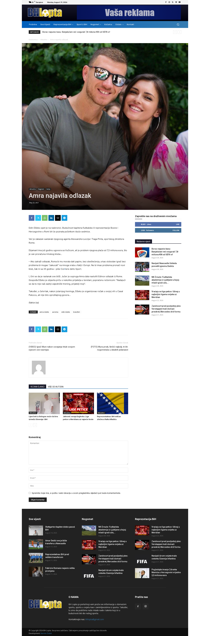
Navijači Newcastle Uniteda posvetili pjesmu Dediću (67, 32)
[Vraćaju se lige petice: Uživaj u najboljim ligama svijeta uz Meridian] (142, 295)
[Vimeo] (176, 2)
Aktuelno (43, 39)
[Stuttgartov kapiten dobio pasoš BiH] (36, 530)
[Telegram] (64, 218)
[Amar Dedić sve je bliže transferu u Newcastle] (36, 544)
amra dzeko (44, 312)
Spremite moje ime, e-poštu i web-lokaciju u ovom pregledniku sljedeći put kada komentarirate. (76, 493)
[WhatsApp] (45, 218)
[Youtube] (179, 2)
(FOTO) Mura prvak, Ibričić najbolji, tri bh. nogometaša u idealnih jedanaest (109, 348)
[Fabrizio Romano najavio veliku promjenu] (36, 572)
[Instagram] (169, 2)
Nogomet (41, 189)
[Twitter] (172, 2)
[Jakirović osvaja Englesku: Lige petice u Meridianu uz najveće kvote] (78, 403)
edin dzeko (65, 312)
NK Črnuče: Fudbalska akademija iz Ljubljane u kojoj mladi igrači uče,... (165, 280)
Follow (176, 230)
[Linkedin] (51, 218)
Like (177, 224)
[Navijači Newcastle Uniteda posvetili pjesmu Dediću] (142, 267)
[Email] (58, 218)
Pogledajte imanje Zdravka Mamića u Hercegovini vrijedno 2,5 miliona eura (166, 572)
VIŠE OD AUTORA (56, 387)
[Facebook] (166, 2)
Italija (48, 189)
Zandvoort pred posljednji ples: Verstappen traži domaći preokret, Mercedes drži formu (166, 309)
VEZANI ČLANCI (37, 387)
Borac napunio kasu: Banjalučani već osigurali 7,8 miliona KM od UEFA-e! (165, 252)
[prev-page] (30, 425)
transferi (76, 312)
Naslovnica (33, 39)
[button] (178, 24)
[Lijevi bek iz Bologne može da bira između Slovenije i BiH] (44, 403)
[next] (179, 32)
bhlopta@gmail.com (94, 619)
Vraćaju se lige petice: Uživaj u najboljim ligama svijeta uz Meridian (166, 294)
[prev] (175, 32)
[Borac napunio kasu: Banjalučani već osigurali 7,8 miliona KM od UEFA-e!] (142, 252)
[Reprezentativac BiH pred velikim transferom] (36, 558)
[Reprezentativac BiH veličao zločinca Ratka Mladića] (112, 403)
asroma (55, 312)
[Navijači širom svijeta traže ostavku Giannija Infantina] (89, 574)
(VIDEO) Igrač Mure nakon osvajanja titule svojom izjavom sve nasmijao (52, 348)
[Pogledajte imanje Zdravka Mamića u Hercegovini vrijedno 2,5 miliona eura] (142, 573)
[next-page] (35, 425)
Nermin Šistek (46, 633)
